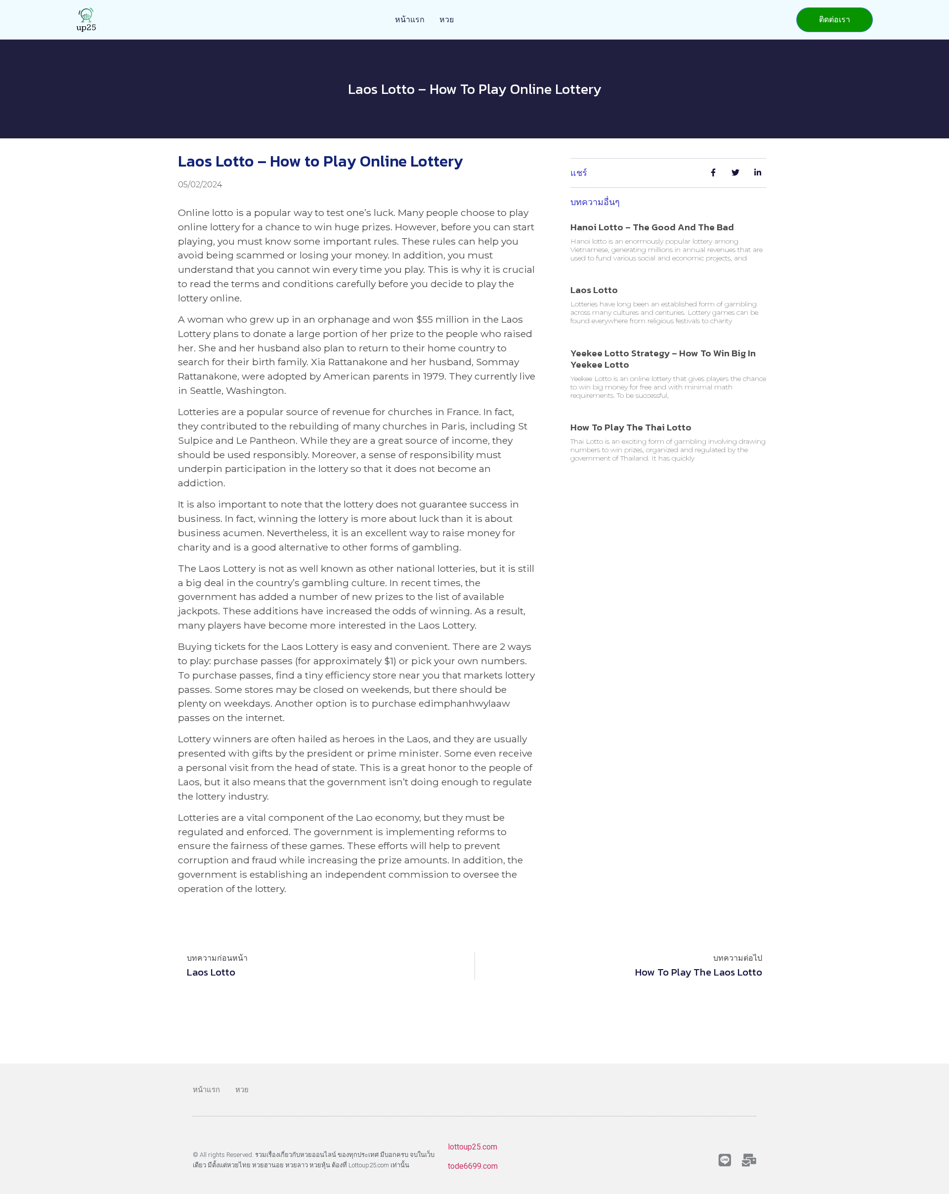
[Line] (725, 1160)
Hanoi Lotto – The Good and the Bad (652, 227)
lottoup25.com (472, 1146)
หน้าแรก (410, 19)
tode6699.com (473, 1166)
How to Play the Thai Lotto (630, 427)
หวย (446, 19)
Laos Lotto (594, 290)
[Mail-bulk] (749, 1160)
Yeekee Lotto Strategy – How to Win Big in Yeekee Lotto (663, 359)
